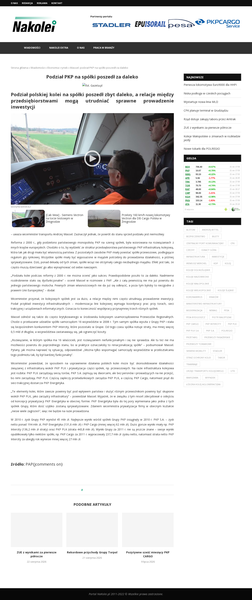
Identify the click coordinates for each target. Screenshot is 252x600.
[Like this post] (85, 490)
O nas (14, 3)
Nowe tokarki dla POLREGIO (202, 148)
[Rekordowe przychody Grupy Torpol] (92, 530)
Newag (213, 310)
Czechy (190, 249)
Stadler (217, 350)
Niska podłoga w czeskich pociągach (207, 93)
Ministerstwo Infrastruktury (204, 303)
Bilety (215, 236)
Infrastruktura (195, 256)
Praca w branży (103, 47)
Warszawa (192, 377)
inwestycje (218, 256)
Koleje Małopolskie (197, 283)
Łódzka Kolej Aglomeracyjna (203, 384)
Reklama (42, 3)
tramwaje (191, 364)
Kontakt (56, 3)
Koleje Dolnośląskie (198, 270)
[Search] (239, 48)
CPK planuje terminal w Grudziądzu (206, 110)
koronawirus (194, 296)
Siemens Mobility (196, 350)
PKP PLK (232, 323)
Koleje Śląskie (226, 290)
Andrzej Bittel (210, 229)
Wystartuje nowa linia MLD (201, 102)
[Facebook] (231, 3)
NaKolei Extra (58, 47)
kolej (228, 263)
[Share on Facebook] (89, 490)
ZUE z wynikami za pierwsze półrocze (37, 554)
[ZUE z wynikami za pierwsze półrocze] (36, 530)
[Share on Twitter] (93, 490)
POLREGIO (227, 330)
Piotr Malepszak (222, 317)
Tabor (221, 357)
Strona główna (19, 67)
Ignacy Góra (208, 249)
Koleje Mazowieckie (197, 276)
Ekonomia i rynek (57, 67)
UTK (233, 370)
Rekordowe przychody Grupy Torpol (92, 552)
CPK (233, 243)
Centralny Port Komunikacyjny (205, 243)
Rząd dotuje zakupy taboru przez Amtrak (210, 119)
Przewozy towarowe (198, 343)
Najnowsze (195, 77)
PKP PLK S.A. (192, 330)
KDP (216, 263)
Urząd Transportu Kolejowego (205, 370)
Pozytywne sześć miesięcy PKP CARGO (148, 554)
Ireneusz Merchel (196, 263)
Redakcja (27, 3)
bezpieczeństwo (195, 236)
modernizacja (194, 310)
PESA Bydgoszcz (195, 317)
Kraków (213, 296)
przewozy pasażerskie (217, 337)
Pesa (226, 310)
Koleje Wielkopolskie (198, 290)
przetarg (191, 337)
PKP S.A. (210, 330)
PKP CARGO (192, 323)
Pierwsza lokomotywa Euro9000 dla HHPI (210, 85)
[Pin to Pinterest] (97, 490)
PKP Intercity (213, 323)
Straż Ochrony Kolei (198, 357)
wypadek (210, 377)
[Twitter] (236, 3)
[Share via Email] (100, 490)
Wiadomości (32, 47)
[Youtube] (240, 3)
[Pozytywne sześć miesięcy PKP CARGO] (148, 530)
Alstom (190, 229)
